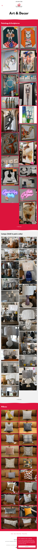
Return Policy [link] (19, 533)
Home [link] (12, 533)
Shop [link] (15, 533)
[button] (4, 5)
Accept (26, 546)
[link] (19, 5)
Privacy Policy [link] (24, 533)
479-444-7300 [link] (19, 1)
